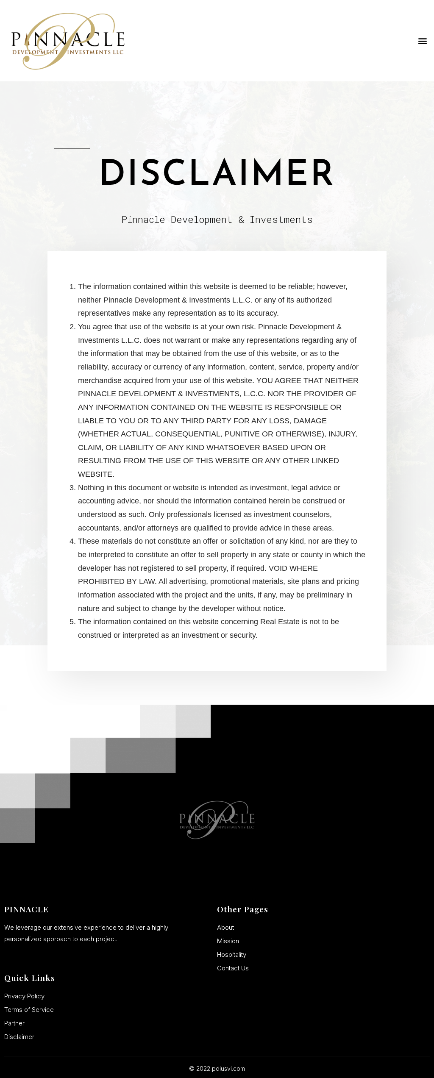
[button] (423, 41)
